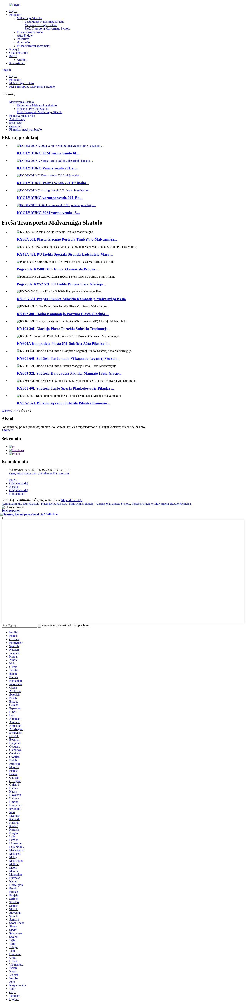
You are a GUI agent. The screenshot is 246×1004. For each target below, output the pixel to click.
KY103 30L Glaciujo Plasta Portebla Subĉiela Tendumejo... (64, 329)
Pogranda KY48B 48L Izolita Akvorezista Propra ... (58, 269)
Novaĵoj (14, 49)
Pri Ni (13, 56)
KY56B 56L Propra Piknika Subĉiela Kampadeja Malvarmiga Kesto (71, 299)
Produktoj (15, 14)
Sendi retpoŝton (11, 510)
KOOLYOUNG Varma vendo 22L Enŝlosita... (53, 183)
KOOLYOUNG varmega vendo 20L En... (49, 198)
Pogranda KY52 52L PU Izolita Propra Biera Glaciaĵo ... (62, 284)
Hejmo (13, 11)
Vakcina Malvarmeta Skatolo (112, 503)
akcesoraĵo (23, 42)
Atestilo (21, 59)
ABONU (7, 430)
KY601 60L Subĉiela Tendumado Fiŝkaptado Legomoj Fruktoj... (68, 358)
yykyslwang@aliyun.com (53, 473)
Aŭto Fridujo (25, 35)
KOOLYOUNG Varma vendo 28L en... (47, 168)
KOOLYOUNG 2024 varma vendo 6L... (48, 153)
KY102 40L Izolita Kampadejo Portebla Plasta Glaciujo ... (63, 314)
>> (16, 410)
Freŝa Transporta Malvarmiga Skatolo (47, 28)
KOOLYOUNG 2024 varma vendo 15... (48, 213)
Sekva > (10, 410)
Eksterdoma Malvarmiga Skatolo (44, 21)
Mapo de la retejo (71, 500)
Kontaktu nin (17, 63)
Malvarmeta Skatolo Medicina (172, 503)
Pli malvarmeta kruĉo (30, 32)
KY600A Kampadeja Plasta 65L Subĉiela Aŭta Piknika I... (63, 343)
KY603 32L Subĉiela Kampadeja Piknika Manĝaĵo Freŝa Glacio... (69, 373)
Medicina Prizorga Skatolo (41, 25)
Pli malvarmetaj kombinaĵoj (33, 45)
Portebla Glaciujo (142, 503)
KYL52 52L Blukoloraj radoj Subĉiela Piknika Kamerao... (63, 403)
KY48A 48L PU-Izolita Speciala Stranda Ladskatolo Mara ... (65, 254)
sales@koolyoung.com (23, 473)
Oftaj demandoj (18, 52)
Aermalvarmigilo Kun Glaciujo (20, 503)
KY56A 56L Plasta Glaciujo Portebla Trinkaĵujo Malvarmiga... (67, 239)
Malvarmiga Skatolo (29, 18)
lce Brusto (23, 39)
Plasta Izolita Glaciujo (54, 503)
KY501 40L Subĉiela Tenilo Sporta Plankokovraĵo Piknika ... (65, 388)
